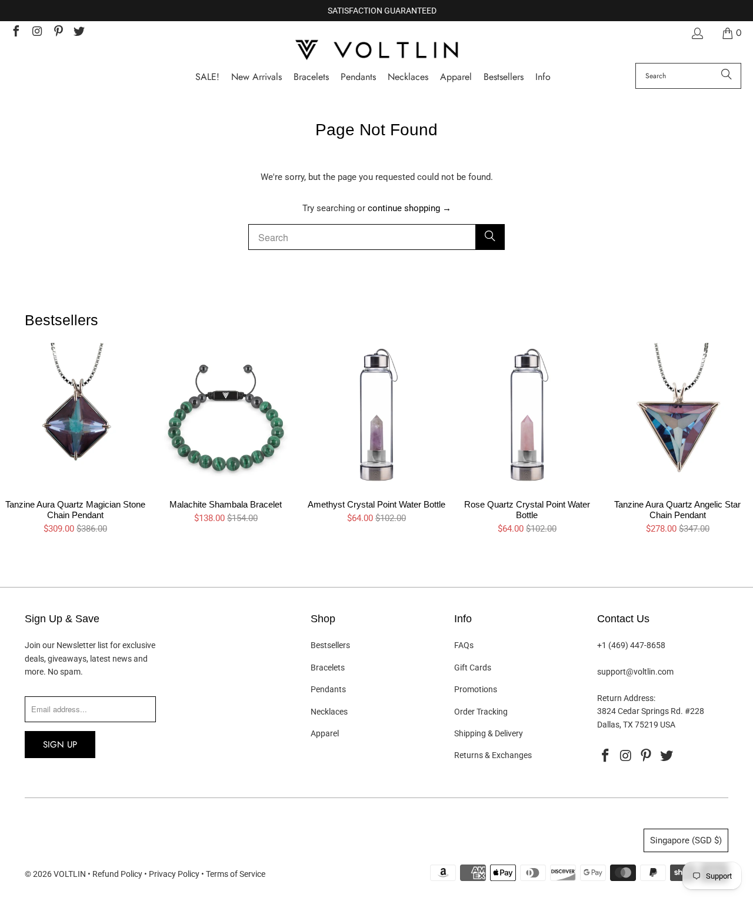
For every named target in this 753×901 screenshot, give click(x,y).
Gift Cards (472, 667)
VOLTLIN (70, 874)
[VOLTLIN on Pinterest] (57, 32)
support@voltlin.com (635, 671)
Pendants (328, 689)
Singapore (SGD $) (686, 840)
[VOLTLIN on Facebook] (15, 32)
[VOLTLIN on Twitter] (78, 32)
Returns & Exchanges (493, 755)
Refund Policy (117, 874)
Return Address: (626, 698)
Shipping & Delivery (488, 733)
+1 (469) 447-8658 (631, 645)
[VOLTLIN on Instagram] (36, 32)
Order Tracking (481, 711)
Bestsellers (330, 645)
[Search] (726, 76)
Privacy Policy (174, 874)
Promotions (475, 689)
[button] (543, 77)
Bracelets (328, 667)
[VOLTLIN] (376, 51)
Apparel (325, 733)
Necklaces (329, 711)
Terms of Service (235, 874)
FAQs (464, 645)
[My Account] (696, 33)
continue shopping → (409, 208)
